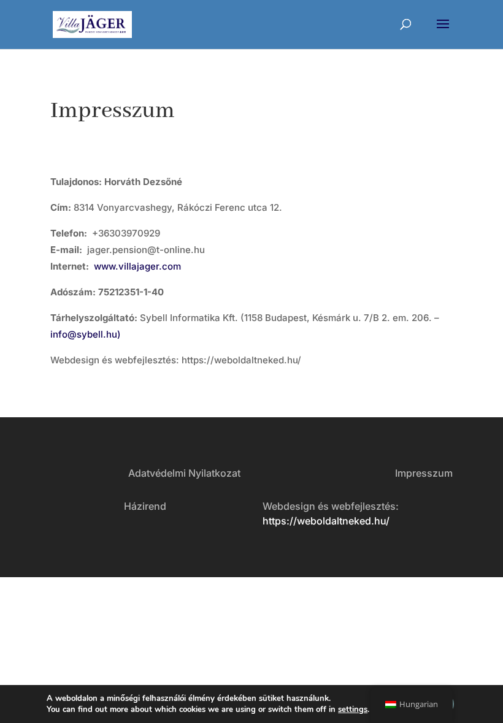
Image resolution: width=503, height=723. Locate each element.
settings (352, 709)
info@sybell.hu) (85, 334)
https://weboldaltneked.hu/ (326, 521)
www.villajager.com (137, 266)
